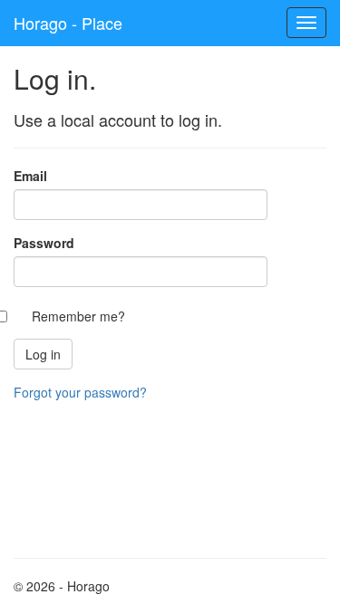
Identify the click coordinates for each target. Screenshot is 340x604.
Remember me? (78, 316)
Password (44, 243)
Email (30, 176)
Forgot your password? (80, 392)
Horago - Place (68, 22)
